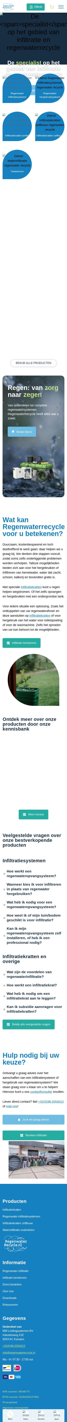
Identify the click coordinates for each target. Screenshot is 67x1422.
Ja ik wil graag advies (36, 1119)
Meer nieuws (36, 814)
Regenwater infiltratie (16, 1271)
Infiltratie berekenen (24, 642)
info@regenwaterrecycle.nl (19, 1352)
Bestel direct (35, 90)
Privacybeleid (10, 1402)
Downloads (9, 1298)
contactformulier (41, 1092)
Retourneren (10, 1304)
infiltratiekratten (31, 587)
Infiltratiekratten (12, 1209)
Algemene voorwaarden (16, 1407)
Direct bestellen (12, 1284)
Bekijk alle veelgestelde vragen (31, 1024)
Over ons (8, 1291)
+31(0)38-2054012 (51, 1101)
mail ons (12, 1106)
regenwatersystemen (22, 409)
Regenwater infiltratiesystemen (21, 1216)
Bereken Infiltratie (36, 1135)
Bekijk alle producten (33, 363)
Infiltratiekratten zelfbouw (18, 1223)
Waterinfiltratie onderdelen (19, 1229)
